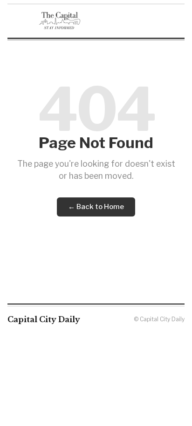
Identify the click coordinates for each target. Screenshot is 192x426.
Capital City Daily (43, 319)
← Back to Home (96, 207)
